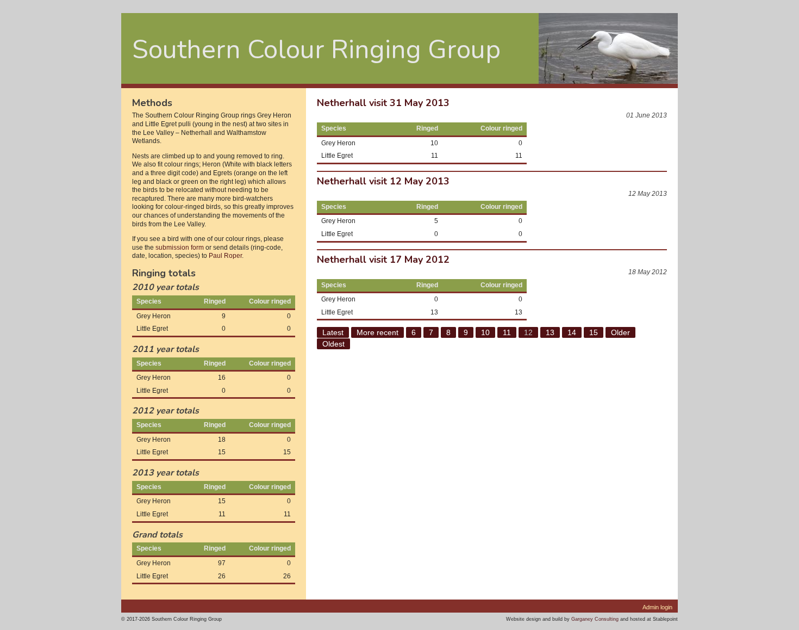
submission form (179, 247)
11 (507, 332)
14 (571, 332)
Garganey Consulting (595, 619)
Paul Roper (225, 256)
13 (550, 332)
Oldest (333, 343)
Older (620, 332)
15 (593, 332)
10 (485, 332)
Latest (333, 332)
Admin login (657, 607)
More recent (377, 332)
